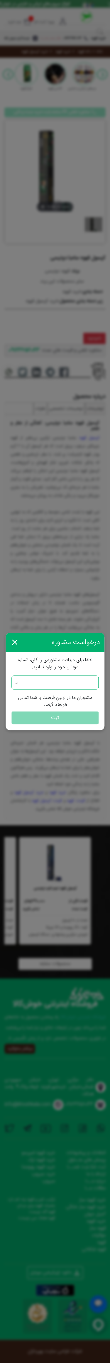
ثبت (55, 718)
